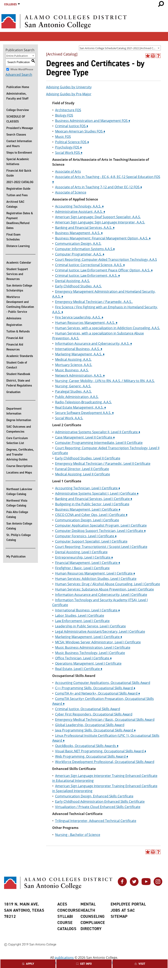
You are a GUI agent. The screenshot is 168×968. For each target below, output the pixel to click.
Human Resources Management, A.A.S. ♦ (86, 322)
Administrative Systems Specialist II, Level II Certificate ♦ (97, 432)
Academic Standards (19, 356)
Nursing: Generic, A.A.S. (73, 386)
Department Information (14, 411)
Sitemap (119, 916)
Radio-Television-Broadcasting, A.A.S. (83, 402)
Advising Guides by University (69, 87)
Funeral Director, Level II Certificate (82, 469)
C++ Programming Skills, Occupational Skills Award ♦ (95, 688)
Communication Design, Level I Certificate (87, 520)
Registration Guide (18, 189)
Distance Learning (18, 246)
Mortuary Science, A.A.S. (73, 365)
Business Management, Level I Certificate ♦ (87, 509)
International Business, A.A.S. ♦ (78, 349)
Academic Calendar (18, 263)
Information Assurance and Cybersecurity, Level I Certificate (101, 594)
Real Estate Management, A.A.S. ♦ (80, 407)
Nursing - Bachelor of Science (77, 834)
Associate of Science (70, 192)
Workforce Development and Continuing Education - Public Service (20, 304)
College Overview (17, 110)
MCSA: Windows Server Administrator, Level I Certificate (98, 642)
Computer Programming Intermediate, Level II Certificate (99, 442)
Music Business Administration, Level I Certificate (92, 647)
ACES (62, 904)
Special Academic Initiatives (17, 161)
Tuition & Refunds (18, 331)
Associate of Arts (68, 171)
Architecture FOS (68, 110)
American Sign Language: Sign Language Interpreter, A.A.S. (100, 222)
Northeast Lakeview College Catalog (19, 491)
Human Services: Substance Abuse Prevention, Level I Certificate (104, 589)
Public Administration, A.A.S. (77, 396)
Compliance (93, 922)
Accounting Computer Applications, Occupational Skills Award (102, 682)
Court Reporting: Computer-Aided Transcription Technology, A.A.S (106, 259)
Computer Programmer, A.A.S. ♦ (79, 254)
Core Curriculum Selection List (17, 440)
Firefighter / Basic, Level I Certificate (82, 568)
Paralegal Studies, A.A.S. (73, 391)
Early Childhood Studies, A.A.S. (78, 286)
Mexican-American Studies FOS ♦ (80, 131)
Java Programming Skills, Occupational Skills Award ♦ (95, 730)
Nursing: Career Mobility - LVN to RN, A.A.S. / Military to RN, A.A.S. (105, 381)
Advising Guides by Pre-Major (68, 94)
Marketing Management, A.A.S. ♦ (79, 354)
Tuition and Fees (17, 195)
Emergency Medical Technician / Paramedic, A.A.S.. (94, 301)
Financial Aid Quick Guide (18, 173)
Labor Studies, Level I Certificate (79, 615)
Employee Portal (128, 904)
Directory (91, 928)
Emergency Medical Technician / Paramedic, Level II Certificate (102, 463)
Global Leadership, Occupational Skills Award (89, 725)
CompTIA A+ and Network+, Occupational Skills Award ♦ (97, 693)
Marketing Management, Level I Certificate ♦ (88, 637)
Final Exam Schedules (13, 236)
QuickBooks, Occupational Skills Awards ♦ (86, 746)
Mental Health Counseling (93, 910)
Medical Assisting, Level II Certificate (82, 474)
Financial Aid (14, 338)
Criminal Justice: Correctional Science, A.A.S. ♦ (90, 265)
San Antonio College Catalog (19, 525)
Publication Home (17, 87)
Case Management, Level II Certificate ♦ (85, 437)
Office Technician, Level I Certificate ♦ (83, 658)
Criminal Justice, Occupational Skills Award (87, 709)
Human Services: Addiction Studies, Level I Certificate (95, 578)
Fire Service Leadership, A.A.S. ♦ (79, 317)
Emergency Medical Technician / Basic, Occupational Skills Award (104, 719)
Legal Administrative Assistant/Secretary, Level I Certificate (100, 631)
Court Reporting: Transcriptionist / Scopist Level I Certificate (101, 546)
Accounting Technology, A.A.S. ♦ (79, 206)
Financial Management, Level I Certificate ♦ (87, 562)
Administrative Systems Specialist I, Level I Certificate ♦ (96, 493)
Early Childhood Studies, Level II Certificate (87, 458)
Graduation (13, 392)
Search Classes (16, 135)
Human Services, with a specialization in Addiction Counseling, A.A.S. (107, 328)
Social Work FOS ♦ (68, 152)
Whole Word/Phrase (21, 69)
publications (64, 957)
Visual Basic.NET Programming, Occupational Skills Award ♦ (100, 751)
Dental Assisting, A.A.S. (72, 281)
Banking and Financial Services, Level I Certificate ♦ (93, 498)
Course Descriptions (19, 466)
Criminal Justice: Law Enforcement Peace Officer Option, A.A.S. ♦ (104, 270)
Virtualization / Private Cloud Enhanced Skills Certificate (97, 807)
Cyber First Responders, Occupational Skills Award (93, 714)
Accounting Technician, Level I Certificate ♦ (87, 488)
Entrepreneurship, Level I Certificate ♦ (84, 557)
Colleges (10, 4)
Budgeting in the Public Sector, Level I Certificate (92, 504)
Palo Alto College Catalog (17, 514)
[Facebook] (122, 885)
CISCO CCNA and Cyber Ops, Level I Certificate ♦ (91, 514)
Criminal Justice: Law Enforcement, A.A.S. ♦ (87, 275)
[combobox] (120, 47)
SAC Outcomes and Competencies (18, 429)
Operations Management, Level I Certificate (88, 663)
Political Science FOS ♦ (72, 142)
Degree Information (18, 420)
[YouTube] (146, 885)
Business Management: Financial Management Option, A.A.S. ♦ (103, 238)
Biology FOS (64, 115)
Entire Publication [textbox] (17, 56)
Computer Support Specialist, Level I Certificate (91, 541)
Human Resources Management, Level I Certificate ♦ (95, 573)
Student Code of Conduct (16, 365)
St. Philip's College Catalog (18, 537)
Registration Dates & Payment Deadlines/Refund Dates (19, 220)
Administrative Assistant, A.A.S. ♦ (80, 211)
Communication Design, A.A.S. (78, 243)
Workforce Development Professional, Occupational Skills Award (104, 761)
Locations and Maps (19, 472)
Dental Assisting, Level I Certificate (81, 552)
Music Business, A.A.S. (72, 370)
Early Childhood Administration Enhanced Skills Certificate (100, 801)
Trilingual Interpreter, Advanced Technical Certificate (95, 820)
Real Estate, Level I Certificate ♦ (78, 668)
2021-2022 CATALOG (19, 182)
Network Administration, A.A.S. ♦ (80, 375)
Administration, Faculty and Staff (17, 96)
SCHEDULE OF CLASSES (15, 119)
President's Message (19, 128)
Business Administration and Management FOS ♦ (92, 120)
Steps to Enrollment (19, 153)
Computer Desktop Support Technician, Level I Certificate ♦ (100, 530)
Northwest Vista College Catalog (16, 503)
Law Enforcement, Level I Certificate (82, 621)
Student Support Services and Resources (17, 274)
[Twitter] (134, 885)
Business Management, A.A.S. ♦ (79, 233)
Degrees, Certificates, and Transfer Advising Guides (20, 454)
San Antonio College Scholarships (19, 287)
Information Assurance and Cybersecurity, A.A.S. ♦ (93, 343)
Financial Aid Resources (14, 346)
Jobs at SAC (123, 910)
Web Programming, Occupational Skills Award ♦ (91, 756)
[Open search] (161, 4)
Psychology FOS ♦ (68, 147)
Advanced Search (19, 74)
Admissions (13, 318)
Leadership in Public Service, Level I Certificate (90, 626)
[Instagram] (157, 885)
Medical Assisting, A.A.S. (73, 359)
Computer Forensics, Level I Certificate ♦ (86, 536)
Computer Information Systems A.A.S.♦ (85, 249)
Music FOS (63, 136)
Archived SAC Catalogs (15, 204)
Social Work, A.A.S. (69, 418)
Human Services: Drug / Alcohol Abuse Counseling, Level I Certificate (107, 584)
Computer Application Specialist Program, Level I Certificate (101, 525)
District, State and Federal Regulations (19, 383)
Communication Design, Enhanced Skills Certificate (94, 796)
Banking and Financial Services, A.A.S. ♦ (85, 227)
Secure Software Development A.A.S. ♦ (84, 412)
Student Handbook (18, 374)
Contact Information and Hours (19, 143)
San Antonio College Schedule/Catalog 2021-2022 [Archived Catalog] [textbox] (120, 48)
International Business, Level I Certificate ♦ (87, 610)
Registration (14, 325)
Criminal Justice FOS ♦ (71, 126)
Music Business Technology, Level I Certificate (90, 653)
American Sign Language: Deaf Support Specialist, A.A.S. (98, 217)
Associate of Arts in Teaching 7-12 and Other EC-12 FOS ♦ (98, 187)
